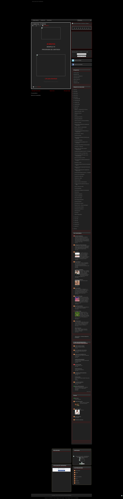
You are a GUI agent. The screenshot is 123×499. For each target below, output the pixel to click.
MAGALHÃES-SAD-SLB (79, 386)
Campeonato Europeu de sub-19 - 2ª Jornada (83, 151)
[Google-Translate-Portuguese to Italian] (81, 28)
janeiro (76, 226)
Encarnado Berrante (78, 296)
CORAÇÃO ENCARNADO (79, 359)
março (76, 222)
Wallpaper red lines (78, 113)
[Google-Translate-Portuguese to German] (79, 28)
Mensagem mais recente (36, 90)
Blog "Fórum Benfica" (79, 306)
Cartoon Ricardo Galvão (84, 280)
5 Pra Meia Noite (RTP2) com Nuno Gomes (82, 144)
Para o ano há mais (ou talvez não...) (80, 351)
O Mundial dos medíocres (79, 208)
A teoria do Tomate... (78, 122)
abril (75, 220)
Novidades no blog (78, 162)
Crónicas (75, 72)
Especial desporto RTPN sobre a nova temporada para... (81, 155)
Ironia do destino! (77, 262)
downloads (39, 86)
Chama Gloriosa (61, 495)
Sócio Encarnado (78, 364)
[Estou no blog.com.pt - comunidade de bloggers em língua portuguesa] (82, 457)
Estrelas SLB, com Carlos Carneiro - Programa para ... (81, 149)
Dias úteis (77, 398)
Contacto (43, 20)
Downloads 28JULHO (78, 118)
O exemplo (76, 212)
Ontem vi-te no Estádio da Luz (80, 354)
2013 (75, 91)
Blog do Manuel (78, 261)
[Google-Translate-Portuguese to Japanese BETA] (83, 28)
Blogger (70, 495)
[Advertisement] (54, 128)
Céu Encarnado (78, 321)
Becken (76, 472)
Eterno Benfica (77, 288)
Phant (76, 478)
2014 (75, 89)
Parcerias (49, 20)
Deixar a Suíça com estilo (79, 186)
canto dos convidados (77, 76)
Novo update (77, 417)
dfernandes (77, 482)
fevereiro (76, 224)
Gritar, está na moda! (78, 197)
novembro (76, 100)
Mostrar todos (89, 391)
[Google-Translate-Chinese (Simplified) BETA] (74, 28)
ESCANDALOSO (77, 373)
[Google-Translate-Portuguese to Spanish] (89, 28)
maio (76, 218)
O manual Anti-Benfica (78, 140)
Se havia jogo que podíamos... (79, 369)
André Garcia (77, 470)
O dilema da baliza (78, 135)
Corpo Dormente (78, 416)
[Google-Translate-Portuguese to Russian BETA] (87, 28)
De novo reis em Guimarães (79, 174)
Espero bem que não (78, 401)
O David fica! (77, 192)
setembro (76, 104)
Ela (76, 474)
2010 (75, 97)
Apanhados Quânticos (79, 279)
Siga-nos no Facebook (78, 64)
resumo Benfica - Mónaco (79, 133)
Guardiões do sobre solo (79, 176)
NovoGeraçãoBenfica (79, 236)
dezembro (76, 98)
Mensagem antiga (67, 90)
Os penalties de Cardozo (79, 203)
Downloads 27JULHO (78, 116)
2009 (75, 228)
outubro (76, 102)
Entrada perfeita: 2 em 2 (78, 365)
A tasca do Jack (78, 409)
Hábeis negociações (78, 214)
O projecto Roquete (78, 201)
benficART (75, 74)
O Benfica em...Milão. (78, 178)
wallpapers (75, 82)
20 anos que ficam (78, 399)
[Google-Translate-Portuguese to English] (85, 28)
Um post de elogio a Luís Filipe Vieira (81, 153)
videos (75, 81)
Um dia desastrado (78, 188)
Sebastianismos (77, 210)
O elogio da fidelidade (78, 195)
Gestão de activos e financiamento (81, 181)
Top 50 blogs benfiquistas (79, 199)
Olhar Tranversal (78, 328)
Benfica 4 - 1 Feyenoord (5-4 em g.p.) (81, 109)
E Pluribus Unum (78, 311)
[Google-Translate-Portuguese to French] (76, 28)
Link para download (51, 78)
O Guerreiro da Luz (78, 368)
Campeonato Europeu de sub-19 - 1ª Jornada (83, 172)
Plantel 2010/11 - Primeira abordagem (81, 205)
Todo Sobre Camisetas (79, 419)
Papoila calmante (78, 476)
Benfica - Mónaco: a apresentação (81, 127)
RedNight (77, 480)
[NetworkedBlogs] (61, 468)
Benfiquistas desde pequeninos (80, 372)
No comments (46, 25)
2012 (75, 93)
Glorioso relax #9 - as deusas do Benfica (82, 120)
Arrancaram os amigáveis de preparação (82, 190)
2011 (75, 95)
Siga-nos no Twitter (77, 60)
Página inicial (36, 20)
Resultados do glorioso (79, 382)
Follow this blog (61, 470)
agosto (76, 106)
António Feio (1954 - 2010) (79, 111)
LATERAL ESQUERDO (79, 269)
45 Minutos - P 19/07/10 (39, 24)
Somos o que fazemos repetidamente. (81, 289)
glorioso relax (76, 79)
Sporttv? (76, 115)
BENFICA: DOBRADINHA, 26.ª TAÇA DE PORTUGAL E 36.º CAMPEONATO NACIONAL (81, 388)
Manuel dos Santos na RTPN (80, 157)
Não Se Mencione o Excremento (81, 350)
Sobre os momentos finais (84, 297)
